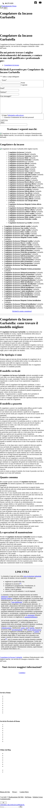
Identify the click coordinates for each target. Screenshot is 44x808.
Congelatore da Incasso (11, 763)
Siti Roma (28, 797)
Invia (2, 122)
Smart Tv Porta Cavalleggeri (13, 730)
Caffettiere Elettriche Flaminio (14, 728)
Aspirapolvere (8, 764)
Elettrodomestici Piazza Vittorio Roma (16, 734)
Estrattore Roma (9, 709)
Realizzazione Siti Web (16, 797)
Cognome (24, 85)
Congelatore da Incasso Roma (13, 703)
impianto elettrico (6, 598)
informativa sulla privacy (16, 115)
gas (27, 628)
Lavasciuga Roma (10, 707)
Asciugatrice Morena (11, 739)
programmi (31, 615)
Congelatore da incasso (11, 65)
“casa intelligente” (17, 602)
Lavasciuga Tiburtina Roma (13, 726)
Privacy (14, 792)
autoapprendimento (31, 617)
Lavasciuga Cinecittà (11, 736)
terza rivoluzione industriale (32, 576)
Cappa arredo (8, 761)
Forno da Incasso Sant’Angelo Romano (17, 741)
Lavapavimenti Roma (11, 700)
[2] (6, 639)
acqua (23, 628)
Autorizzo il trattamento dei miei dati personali (19, 117)
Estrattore (7, 770)
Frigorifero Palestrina (11, 738)
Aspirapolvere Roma (10, 702)
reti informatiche (17, 630)
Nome (23, 83)
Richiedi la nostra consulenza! (22, 311)
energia (32, 628)
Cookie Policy (24, 792)
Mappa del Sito (5, 792)
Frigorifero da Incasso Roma (13, 711)
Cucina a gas (8, 755)
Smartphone (8, 757)
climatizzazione (6, 628)
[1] (20, 583)
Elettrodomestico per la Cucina (14, 772)
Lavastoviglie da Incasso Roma (14, 696)
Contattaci (22, 673)
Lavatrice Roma (9, 698)
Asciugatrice (8, 759)
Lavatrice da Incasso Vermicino (14, 725)
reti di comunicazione (34, 630)
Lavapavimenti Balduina (12, 732)
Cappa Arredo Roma (10, 713)
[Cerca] (20, 807)
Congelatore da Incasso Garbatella (11, 657)
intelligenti (4, 596)
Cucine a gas (8, 753)
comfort (36, 631)
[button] (1, 8)
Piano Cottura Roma (10, 705)
